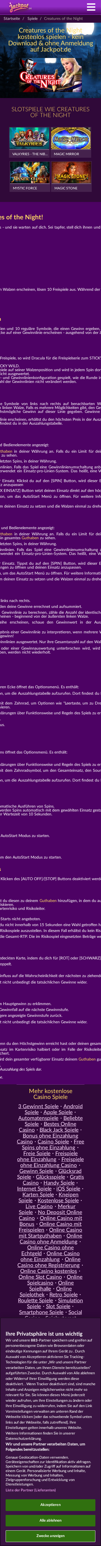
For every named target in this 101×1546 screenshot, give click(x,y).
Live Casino (39, 1206)
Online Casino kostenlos (48, 1271)
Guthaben (30, 538)
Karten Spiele (38, 1195)
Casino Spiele (53, 1142)
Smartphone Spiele (41, 1312)
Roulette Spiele (35, 1300)
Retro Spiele (63, 1295)
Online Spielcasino (54, 1280)
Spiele (32, 19)
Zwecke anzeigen (50, 1536)
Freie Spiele (36, 1153)
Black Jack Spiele (59, 1130)
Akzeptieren (50, 1505)
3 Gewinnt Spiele (38, 1106)
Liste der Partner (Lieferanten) (31, 1490)
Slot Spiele (58, 1306)
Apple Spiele (58, 1112)
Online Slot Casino (40, 1277)
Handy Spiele (59, 1183)
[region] (50, 1431)
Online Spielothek (46, 1292)
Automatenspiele (38, 1118)
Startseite (12, 19)
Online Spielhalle (51, 1286)
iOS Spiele (68, 1189)
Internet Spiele (34, 1189)
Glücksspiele (50, 1177)
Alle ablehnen (51, 1520)
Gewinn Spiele (36, 1171)
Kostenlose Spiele (58, 1200)
